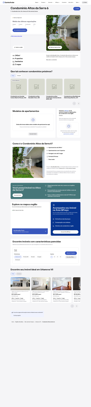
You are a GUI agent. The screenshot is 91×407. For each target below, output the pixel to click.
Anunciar (50, 2)
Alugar (36, 2)
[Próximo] (78, 103)
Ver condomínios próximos (20, 30)
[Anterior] (74, 103)
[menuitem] (37, 2)
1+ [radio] (51, 256)
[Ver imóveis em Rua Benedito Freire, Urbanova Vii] (16, 36)
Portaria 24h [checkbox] (25, 256)
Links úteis (70, 2)
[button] (20, 290)
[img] (19, 87)
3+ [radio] (57, 256)
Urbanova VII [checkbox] (18, 256)
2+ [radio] (54, 256)
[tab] (15, 250)
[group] (20, 290)
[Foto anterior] (13, 283)
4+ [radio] (60, 256)
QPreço (57, 2)
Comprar (43, 2)
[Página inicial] (8, 2)
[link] (71, 253)
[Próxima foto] (27, 283)
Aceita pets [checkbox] (17, 259)
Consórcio (64, 2)
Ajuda (77, 2)
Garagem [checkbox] (39, 256)
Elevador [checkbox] (33, 256)
